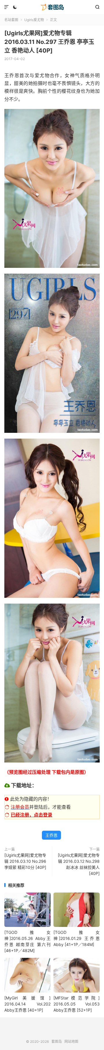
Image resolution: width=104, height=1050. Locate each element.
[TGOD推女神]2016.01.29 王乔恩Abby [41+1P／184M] (76, 938)
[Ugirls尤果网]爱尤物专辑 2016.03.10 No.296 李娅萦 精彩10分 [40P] (25, 861)
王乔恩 (51, 835)
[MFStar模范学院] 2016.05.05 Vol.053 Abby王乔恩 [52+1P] (76, 1003)
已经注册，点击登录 (31, 815)
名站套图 (11, 20)
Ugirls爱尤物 (34, 20)
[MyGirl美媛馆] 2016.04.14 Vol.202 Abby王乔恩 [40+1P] (27, 1003)
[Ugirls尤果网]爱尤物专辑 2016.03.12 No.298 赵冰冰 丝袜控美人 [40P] (79, 864)
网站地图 (71, 1041)
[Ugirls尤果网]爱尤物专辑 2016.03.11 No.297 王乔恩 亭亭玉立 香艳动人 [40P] (49, 42)
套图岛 (52, 7)
